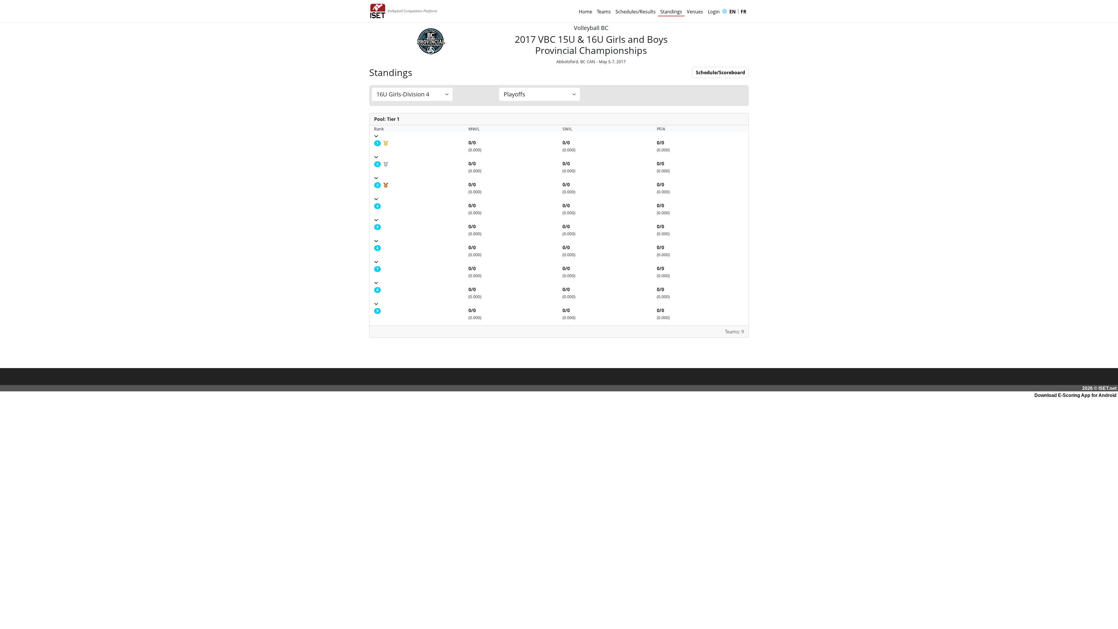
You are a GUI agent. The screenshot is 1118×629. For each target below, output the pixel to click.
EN (732, 11)
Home (585, 11)
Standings (671, 11)
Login (714, 11)
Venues (695, 11)
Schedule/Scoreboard (720, 72)
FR (743, 11)
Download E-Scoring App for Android (1075, 395)
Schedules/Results (635, 11)
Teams (604, 11)
